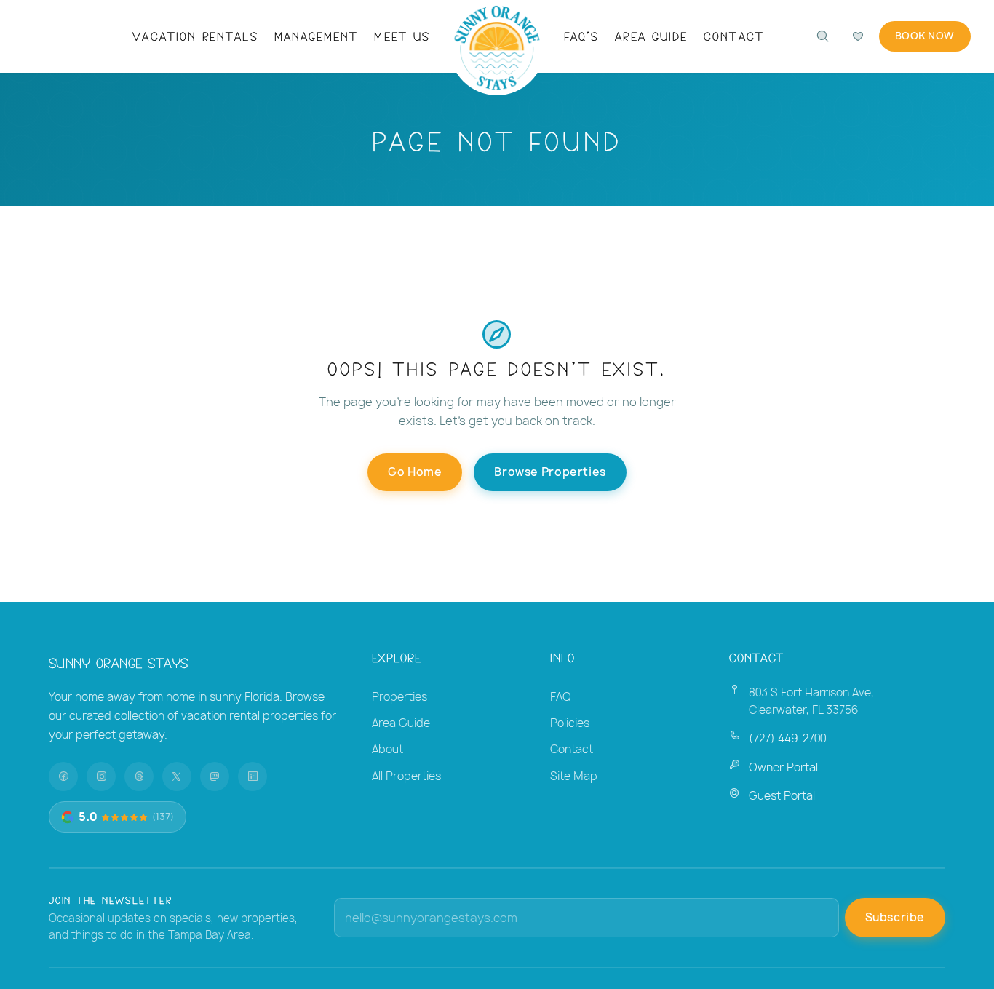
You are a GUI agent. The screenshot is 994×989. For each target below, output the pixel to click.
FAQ (560, 696)
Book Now (925, 35)
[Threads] (139, 776)
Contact (734, 35)
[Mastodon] (214, 776)
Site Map (573, 776)
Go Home (415, 472)
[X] (176, 776)
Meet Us (402, 35)
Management (316, 35)
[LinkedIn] (252, 776)
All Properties (406, 776)
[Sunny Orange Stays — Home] (497, 47)
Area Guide (651, 35)
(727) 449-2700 (787, 738)
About (387, 749)
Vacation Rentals (195, 35)
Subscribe (895, 917)
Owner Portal (783, 767)
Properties (399, 696)
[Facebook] (63, 776)
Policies (569, 723)
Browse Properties (549, 472)
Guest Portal (782, 795)
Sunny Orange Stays (118, 662)
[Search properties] (823, 36)
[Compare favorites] (858, 36)
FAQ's (581, 35)
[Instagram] (101, 776)
